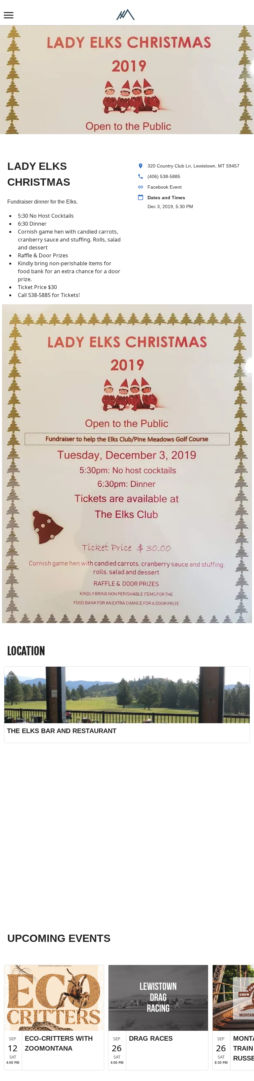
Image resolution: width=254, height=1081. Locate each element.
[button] (8, 15)
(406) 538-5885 (164, 176)
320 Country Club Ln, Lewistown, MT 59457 (193, 165)
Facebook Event (165, 187)
